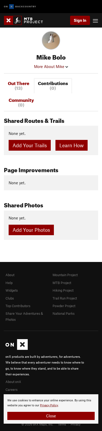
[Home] (26, 20)
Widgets (11, 290)
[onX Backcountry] (20, 7)
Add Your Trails (30, 145)
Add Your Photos (31, 230)
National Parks (64, 313)
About (9, 275)
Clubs (9, 298)
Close (51, 415)
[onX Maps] (16, 348)
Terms (62, 424)
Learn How (71, 145)
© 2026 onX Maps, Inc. (37, 424)
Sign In (80, 20)
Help (9, 283)
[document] (51, 409)
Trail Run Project (65, 298)
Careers (11, 389)
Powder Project (64, 306)
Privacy (76, 424)
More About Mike (49, 66)
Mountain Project (65, 275)
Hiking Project (63, 290)
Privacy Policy (49, 405)
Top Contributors (17, 306)
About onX (13, 382)
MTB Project (62, 283)
